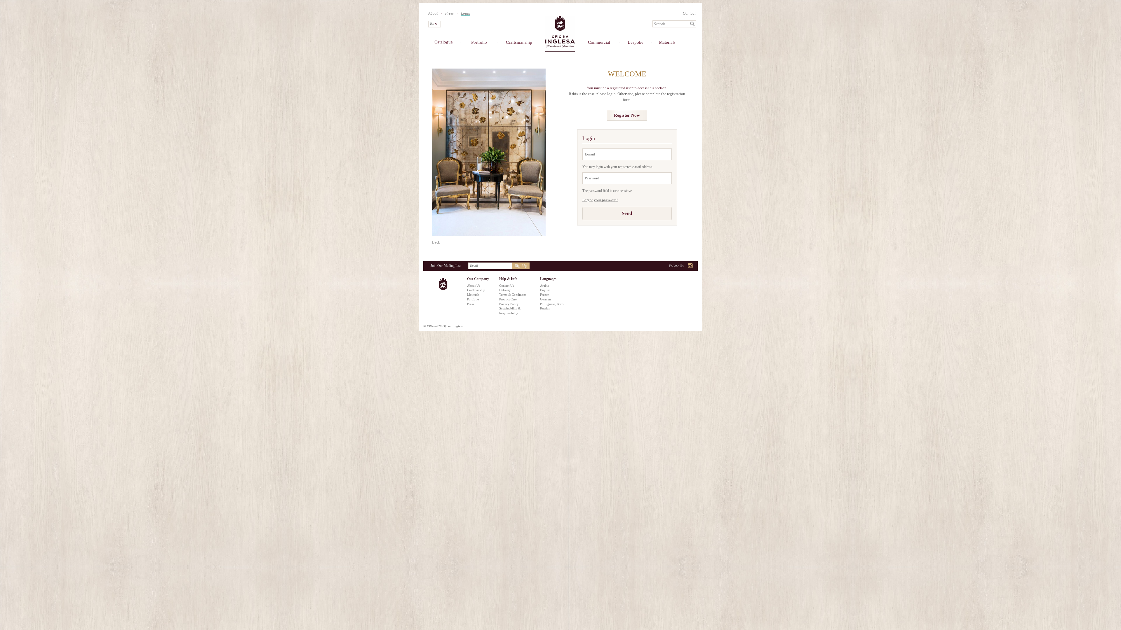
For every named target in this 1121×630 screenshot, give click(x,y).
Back (436, 242)
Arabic (544, 285)
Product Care (508, 299)
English (545, 290)
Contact (689, 13)
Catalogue (443, 42)
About (433, 13)
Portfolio (479, 42)
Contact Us (506, 285)
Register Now (627, 115)
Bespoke (635, 42)
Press (449, 13)
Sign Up (521, 266)
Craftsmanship (518, 42)
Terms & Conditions (512, 294)
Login (465, 13)
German (545, 299)
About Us (473, 285)
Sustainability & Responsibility (510, 311)
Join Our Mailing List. (446, 266)
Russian (545, 308)
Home (560, 33)
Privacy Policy (509, 304)
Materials (667, 42)
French (544, 294)
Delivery (505, 290)
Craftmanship (476, 290)
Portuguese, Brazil (552, 304)
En (432, 23)
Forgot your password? (600, 200)
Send (627, 213)
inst (690, 266)
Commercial (599, 42)
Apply (692, 23)
